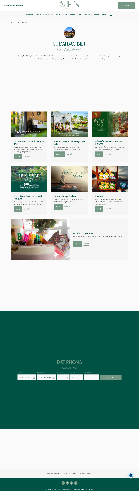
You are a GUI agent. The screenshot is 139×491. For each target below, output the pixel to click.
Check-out (40, 373)
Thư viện (103, 14)
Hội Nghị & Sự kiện (75, 14)
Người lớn (60, 373)
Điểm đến (96, 14)
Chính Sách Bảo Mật (69, 473)
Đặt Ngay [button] (126, 5)
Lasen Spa (87, 14)
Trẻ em (72, 373)
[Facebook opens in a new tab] (63, 483)
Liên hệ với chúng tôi (86, 473)
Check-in (20, 373)
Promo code (87, 373)
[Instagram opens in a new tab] (71, 483)
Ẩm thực (38, 14)
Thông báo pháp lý (52, 473)
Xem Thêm (27, 156)
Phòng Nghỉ (29, 14)
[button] (9, 5)
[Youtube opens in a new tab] (67, 483)
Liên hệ (18, 156)
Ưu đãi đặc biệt (48, 14)
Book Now (59, 154)
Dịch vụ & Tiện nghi (61, 14)
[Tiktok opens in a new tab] (76, 483)
